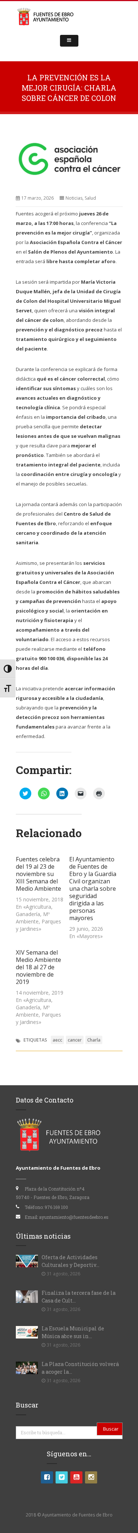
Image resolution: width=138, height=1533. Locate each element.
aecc (57, 1040)
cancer (75, 1040)
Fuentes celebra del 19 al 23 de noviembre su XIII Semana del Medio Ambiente (38, 874)
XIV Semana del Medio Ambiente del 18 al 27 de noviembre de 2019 (38, 967)
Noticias (74, 198)
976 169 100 (56, 1207)
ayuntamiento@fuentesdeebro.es (74, 1217)
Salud (90, 198)
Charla (93, 1040)
